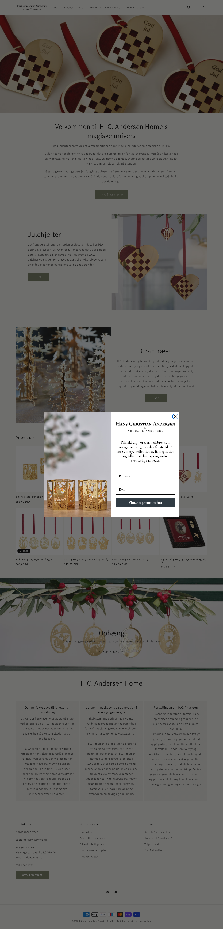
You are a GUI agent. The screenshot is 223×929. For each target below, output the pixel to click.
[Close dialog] (175, 416)
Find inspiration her (145, 502)
